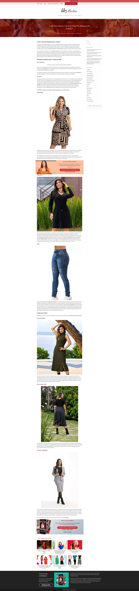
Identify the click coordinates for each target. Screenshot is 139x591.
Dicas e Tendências (90, 77)
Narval (88, 95)
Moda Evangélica (89, 88)
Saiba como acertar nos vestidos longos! (44, 551)
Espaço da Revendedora (90, 80)
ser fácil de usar (43, 238)
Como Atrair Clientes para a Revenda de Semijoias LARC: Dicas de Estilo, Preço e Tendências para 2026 (93, 62)
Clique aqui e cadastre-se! (70, 170)
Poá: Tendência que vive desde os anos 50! (59, 566)
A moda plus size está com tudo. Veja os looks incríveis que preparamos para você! (59, 552)
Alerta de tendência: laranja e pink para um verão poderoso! (44, 566)
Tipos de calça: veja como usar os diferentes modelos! (75, 566)
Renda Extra (89, 97)
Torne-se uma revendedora (46, 585)
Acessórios (88, 69)
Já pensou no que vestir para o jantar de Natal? (74, 551)
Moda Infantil (89, 91)
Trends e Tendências (90, 101)
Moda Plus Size (89, 93)
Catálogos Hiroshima (90, 75)
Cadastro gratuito (74, 1)
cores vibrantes (45, 68)
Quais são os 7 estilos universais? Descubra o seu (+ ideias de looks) (56, 89)
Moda (72, 33)
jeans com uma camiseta (69, 304)
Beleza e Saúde (89, 71)
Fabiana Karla (89, 82)
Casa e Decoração (90, 73)
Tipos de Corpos (89, 99)
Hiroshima (69, 22)
